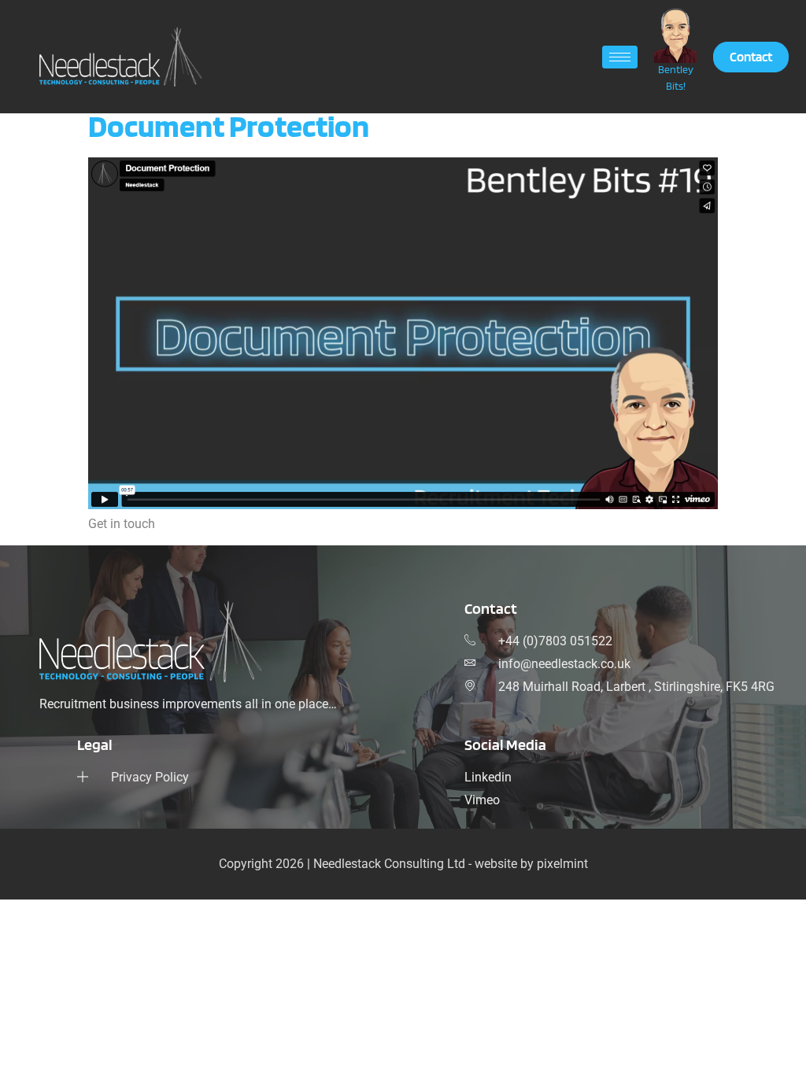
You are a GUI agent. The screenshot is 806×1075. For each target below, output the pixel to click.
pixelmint (562, 863)
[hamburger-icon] (620, 57)
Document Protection (228, 126)
